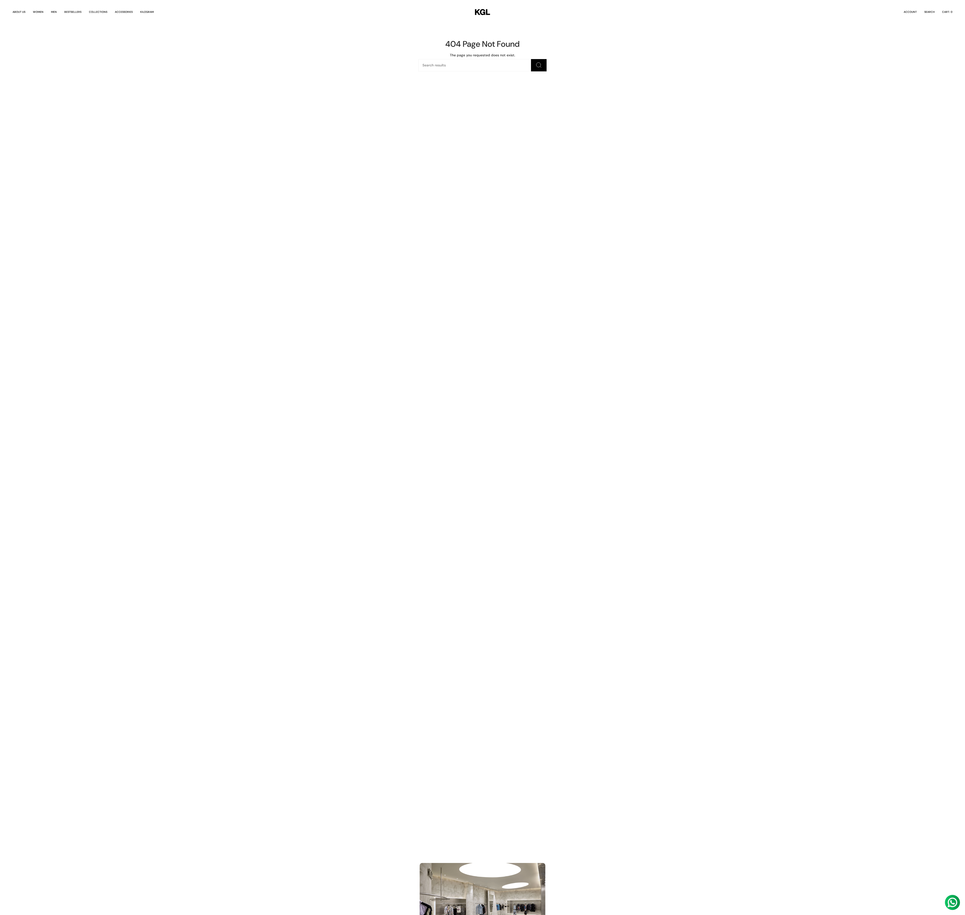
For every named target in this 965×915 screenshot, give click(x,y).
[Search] (539, 65)
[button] (38, 12)
